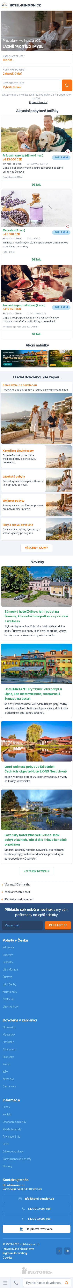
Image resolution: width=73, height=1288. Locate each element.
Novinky (7, 1166)
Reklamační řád (11, 1136)
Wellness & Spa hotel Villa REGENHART (21, 327)
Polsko (7, 1064)
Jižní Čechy (9, 984)
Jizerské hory (11, 1006)
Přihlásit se (58, 925)
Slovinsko (8, 1042)
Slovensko (9, 1027)
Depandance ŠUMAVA (13, 177)
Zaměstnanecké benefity (17, 1158)
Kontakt (7, 1114)
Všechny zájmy (36, 547)
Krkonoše (8, 947)
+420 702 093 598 (39, 1208)
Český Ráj (8, 999)
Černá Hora (9, 1086)
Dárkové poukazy (13, 1151)
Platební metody (12, 1129)
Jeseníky (8, 962)
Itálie (5, 1071)
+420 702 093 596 (39, 1218)
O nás (6, 1107)
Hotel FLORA (9, 252)
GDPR (6, 1144)
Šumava (7, 977)
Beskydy (8, 954)
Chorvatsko (10, 1049)
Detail (36, 184)
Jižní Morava (10, 969)
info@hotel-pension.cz (39, 1198)
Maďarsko (9, 1034)
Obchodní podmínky (14, 1121)
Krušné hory (10, 991)
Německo (8, 1079)
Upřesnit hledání (38, 102)
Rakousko (8, 1056)
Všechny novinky (37, 871)
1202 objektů (41, 94)
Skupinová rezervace (39, 1229)
